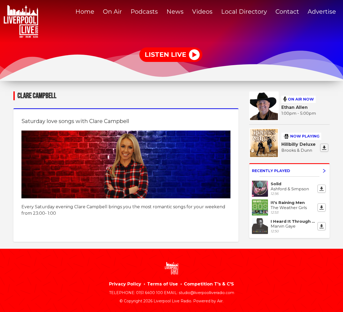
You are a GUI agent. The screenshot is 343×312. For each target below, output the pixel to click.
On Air (112, 11)
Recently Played (271, 170)
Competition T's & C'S (209, 284)
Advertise (322, 11)
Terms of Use (162, 284)
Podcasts (144, 11)
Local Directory (244, 11)
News (175, 11)
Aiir (220, 301)
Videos (202, 11)
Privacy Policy (125, 284)
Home (84, 11)
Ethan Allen (294, 107)
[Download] (324, 148)
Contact (287, 11)
